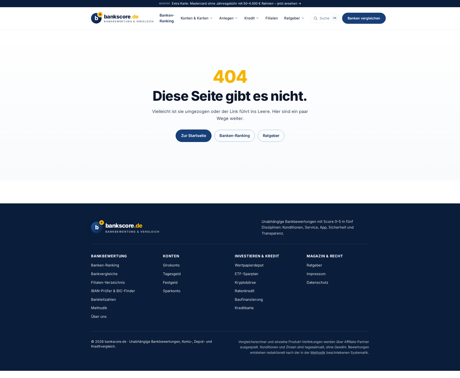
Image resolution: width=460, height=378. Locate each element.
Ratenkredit (244, 291)
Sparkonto (171, 291)
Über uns (99, 316)
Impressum (316, 274)
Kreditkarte (244, 308)
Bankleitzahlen (103, 299)
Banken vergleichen (364, 18)
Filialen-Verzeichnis (108, 282)
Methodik (99, 308)
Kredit (249, 18)
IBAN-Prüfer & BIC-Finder (113, 291)
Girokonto (171, 265)
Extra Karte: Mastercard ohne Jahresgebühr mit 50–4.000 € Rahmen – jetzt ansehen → (236, 3)
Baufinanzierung (249, 299)
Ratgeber (292, 18)
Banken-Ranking (167, 18)
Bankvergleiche (104, 274)
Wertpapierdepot (249, 265)
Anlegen (226, 18)
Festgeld (170, 282)
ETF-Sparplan (246, 274)
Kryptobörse (245, 282)
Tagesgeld (172, 274)
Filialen (271, 18)
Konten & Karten (194, 18)
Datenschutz (317, 282)
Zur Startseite (193, 135)
